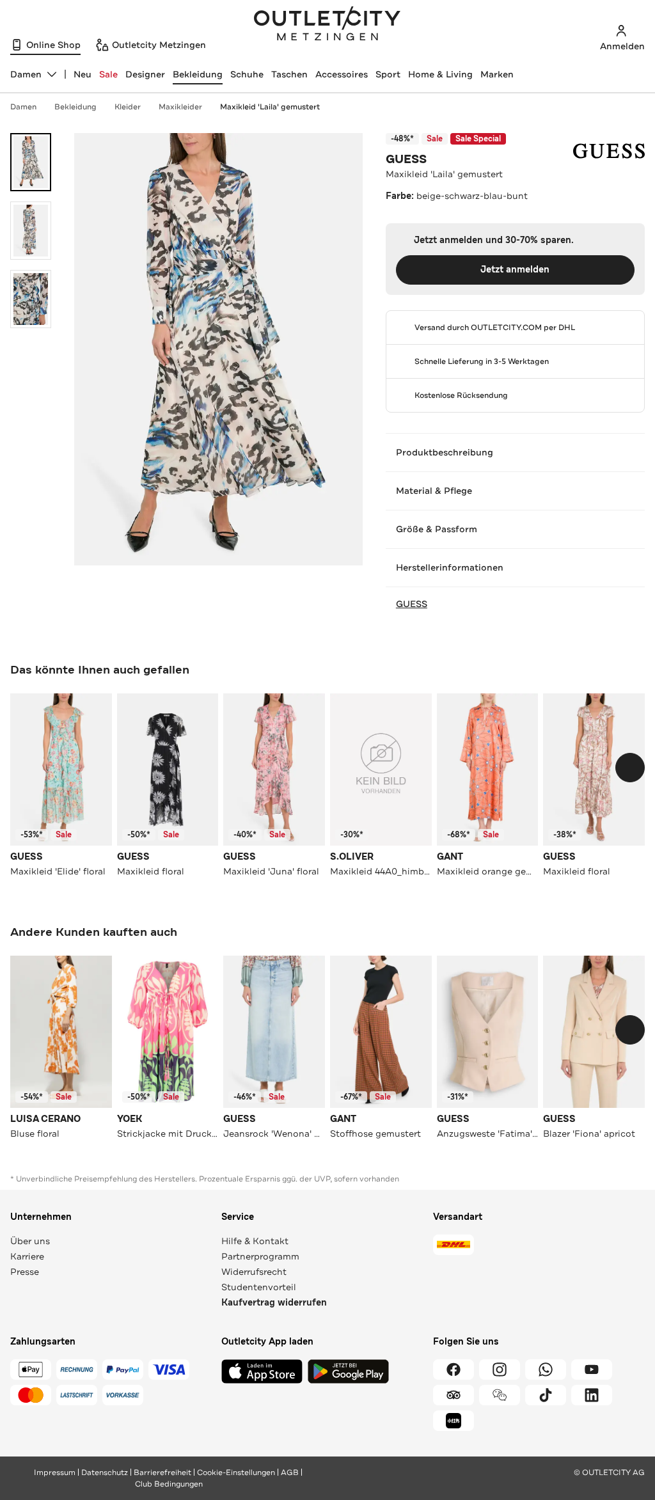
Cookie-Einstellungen (236, 1472)
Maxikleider (180, 107)
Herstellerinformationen (449, 567)
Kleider (127, 107)
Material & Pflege (434, 490)
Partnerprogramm (260, 1256)
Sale (108, 74)
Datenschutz (104, 1472)
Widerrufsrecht (254, 1271)
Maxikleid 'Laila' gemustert (270, 107)
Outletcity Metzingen (327, 25)
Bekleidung (198, 74)
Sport (387, 74)
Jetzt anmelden (514, 270)
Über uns (30, 1241)
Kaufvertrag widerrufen (274, 1303)
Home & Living (440, 74)
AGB (290, 1472)
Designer (145, 74)
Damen (23, 107)
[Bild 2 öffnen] (30, 230)
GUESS (406, 159)
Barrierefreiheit (162, 1472)
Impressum (54, 1472)
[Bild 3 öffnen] (30, 299)
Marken (497, 74)
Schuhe (247, 74)
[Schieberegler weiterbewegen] (630, 767)
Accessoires (341, 74)
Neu (82, 74)
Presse (24, 1271)
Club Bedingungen (169, 1484)
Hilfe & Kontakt (254, 1241)
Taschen (289, 74)
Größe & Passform (436, 529)
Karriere (27, 1256)
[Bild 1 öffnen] (30, 162)
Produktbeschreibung (444, 452)
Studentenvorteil (258, 1287)
